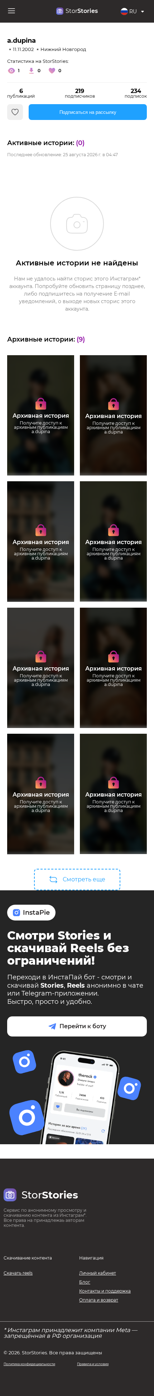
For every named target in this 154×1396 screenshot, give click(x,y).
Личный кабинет (97, 1273)
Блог (84, 1282)
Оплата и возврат (98, 1300)
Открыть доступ (40, 446)
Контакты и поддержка (105, 1291)
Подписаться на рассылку (87, 112)
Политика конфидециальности (29, 1364)
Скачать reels (18, 1273)
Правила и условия (93, 1364)
